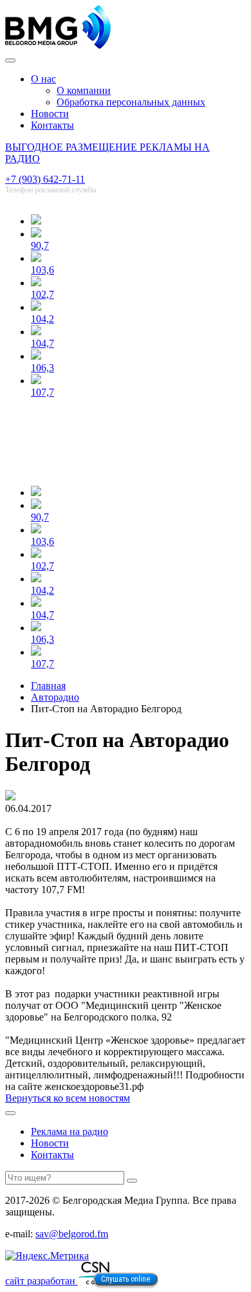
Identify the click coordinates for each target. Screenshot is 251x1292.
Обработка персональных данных (131, 102)
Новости (50, 113)
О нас (43, 78)
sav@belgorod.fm (71, 1233)
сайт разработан (41, 1280)
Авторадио (55, 697)
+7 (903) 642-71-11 (45, 179)
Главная (48, 685)
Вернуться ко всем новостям (67, 1098)
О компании (84, 90)
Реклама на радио (69, 1131)
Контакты (52, 125)
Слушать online (125, 1279)
